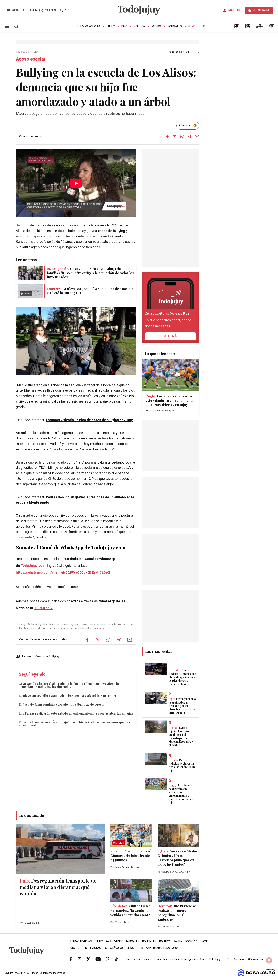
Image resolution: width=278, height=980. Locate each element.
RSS (227, 959)
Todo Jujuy (23, 52)
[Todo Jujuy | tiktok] (116, 959)
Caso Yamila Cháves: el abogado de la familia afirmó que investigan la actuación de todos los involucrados (69, 685)
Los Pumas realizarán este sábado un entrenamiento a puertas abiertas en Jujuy (76, 713)
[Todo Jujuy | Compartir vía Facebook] (167, 136)
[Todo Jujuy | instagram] (80, 959)
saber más (170, 336)
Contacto (239, 959)
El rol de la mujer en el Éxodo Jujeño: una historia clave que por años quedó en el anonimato (76, 723)
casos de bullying (111, 230)
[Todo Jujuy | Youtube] (98, 959)
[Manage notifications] (269, 960)
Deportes (132, 941)
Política (139, 26)
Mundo (156, 26)
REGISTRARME (261, 10)
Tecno (204, 941)
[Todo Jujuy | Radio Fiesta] (272, 27)
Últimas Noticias (88, 26)
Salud (177, 941)
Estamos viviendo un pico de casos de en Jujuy (89, 420)
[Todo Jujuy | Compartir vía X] (174, 136)
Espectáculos (114, 948)
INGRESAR (234, 10)
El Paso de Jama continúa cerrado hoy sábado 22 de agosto (61, 704)
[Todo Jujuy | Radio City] (247, 27)
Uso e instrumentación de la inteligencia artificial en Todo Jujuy (187, 959)
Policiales (175, 26)
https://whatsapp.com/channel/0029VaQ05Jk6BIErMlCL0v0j (63, 572)
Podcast (75, 948)
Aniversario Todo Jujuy (162, 948)
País (124, 26)
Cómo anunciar (256, 959)
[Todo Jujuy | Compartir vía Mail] (197, 136)
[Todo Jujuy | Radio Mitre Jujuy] (259, 27)
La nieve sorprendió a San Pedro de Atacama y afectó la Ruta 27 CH (67, 696)
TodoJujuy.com (33, 565)
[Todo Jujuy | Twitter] (88, 959)
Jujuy (111, 26)
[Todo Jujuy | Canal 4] (237, 27)
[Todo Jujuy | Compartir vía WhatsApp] (182, 136)
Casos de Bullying (47, 656)
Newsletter (196, 26)
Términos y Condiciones (136, 959)
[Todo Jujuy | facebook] (71, 959)
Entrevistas (92, 948)
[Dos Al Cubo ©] (256, 975)
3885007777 (43, 608)
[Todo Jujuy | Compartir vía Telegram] (189, 136)
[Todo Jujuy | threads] (108, 959)
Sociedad (191, 941)
